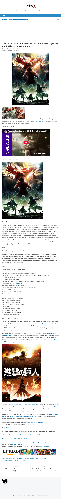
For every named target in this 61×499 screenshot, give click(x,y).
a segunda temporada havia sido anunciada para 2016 (23, 404)
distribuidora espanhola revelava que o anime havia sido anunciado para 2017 (34, 407)
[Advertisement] (30, 31)
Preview (17, 19)
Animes (5, 19)
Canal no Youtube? (17, 444)
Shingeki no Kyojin (41, 458)
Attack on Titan (39, 121)
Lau (4, 49)
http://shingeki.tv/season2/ (35, 422)
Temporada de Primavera (11, 460)
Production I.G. (7, 335)
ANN (7, 428)
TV (21, 19)
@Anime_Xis (37, 442)
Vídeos (25, 19)
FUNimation (20, 458)
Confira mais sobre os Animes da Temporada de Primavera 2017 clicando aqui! (24, 435)
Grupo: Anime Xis (44, 446)
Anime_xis (52, 442)
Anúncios (10, 19)
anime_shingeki (30, 424)
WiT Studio (19, 283)
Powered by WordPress (29, 495)
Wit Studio (50, 333)
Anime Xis (25, 446)
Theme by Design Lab (42, 495)
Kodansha (45, 324)
